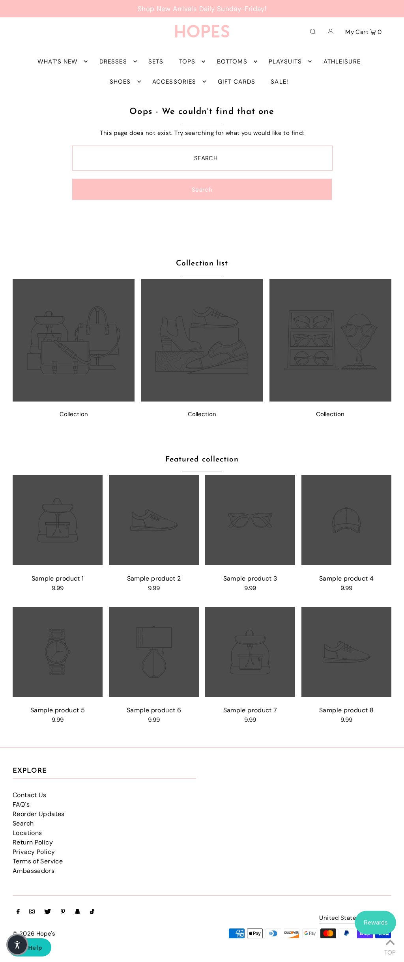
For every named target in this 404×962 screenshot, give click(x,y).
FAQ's (21, 804)
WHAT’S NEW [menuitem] (57, 61)
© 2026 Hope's (34, 934)
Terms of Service (38, 861)
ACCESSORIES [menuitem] (174, 82)
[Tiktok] (92, 912)
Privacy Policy (34, 852)
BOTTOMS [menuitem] (232, 61)
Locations (27, 833)
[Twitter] (47, 912)
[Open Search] (313, 31)
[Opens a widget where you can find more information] (29, 948)
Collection (74, 414)
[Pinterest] (63, 912)
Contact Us (30, 795)
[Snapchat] (77, 912)
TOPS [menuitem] (187, 61)
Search (23, 823)
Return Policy (33, 842)
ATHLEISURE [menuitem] (342, 61)
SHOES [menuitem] (120, 82)
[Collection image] (74, 399)
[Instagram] (32, 912)
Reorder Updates (39, 814)
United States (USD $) (351, 918)
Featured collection (201, 459)
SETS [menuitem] (156, 61)
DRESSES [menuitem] (113, 61)
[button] (17, 945)
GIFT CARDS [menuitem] (236, 82)
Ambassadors (33, 871)
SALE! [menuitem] (279, 82)
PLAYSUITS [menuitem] (285, 61)
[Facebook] (18, 912)
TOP (390, 951)
